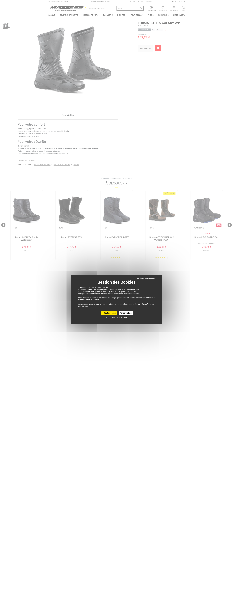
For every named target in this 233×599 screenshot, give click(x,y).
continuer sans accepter (146, 278)
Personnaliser (126, 313)
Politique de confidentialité (116, 317)
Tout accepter (109, 313)
